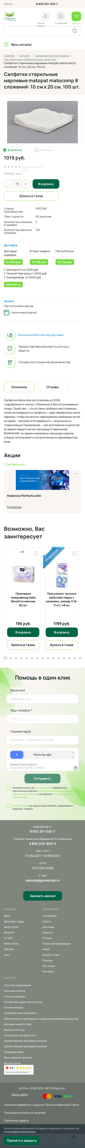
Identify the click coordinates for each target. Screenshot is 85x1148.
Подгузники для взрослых (20, 1035)
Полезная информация (56, 943)
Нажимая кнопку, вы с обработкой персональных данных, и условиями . (44, 792)
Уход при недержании (17, 985)
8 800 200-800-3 (42, 843)
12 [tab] (64, 658)
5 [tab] (27, 658)
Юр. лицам (48, 966)
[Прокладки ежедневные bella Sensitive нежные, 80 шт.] (23, 573)
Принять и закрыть (22, 1140)
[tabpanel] (23, 600)
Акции (46, 949)
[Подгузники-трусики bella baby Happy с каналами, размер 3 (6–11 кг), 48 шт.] (62, 574)
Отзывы (47, 938)
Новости (47, 932)
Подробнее (14, 507)
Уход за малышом (15, 996)
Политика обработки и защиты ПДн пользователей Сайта (41, 1105)
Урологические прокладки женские (25, 1041)
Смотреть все (15, 464)
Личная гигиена (13, 1007)
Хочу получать (20, 805)
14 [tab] (75, 658)
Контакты (48, 971)
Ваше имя (18, 690)
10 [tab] (53, 658)
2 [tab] (11, 658)
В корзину (46, 184)
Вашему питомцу (14, 1029)
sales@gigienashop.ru (43, 880)
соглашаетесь (43, 787)
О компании (49, 916)
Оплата (9, 301)
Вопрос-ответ (51, 955)
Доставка (10, 245)
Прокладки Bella (13, 1052)
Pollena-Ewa (11, 943)
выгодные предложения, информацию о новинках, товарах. (42, 807)
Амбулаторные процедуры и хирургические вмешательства (41, 1018)
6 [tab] (32, 658)
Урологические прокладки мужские (25, 1046)
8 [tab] (43, 658)
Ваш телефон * (21, 710)
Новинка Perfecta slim (24, 496)
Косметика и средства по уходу (23, 1002)
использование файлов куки (20, 1131)
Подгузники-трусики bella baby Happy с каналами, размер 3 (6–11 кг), (62, 599)
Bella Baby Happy (14, 921)
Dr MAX (8, 938)
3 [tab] (16, 658)
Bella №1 (9, 932)
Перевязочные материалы (20, 1013)
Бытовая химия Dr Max (17, 1024)
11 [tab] (59, 658)
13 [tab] (69, 658)
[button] (45, 16)
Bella (7, 916)
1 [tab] (5, 658)
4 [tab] (21, 658)
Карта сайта (19, 1094)
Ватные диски (12, 1063)
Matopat (9, 949)
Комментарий (21, 731)
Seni (6, 955)
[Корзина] (76, 16)
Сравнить (36, 552)
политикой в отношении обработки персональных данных (44, 792)
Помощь (47, 960)
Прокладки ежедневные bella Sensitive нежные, (23, 599)
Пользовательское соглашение (24, 1112)
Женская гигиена (14, 991)
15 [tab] (80, 658)
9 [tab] (48, 658)
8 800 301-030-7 (47, 4)
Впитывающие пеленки (18, 1057)
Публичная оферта (16, 1120)
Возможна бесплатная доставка (40, 335)
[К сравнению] (61, 16)
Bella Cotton (11, 927)
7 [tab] (37, 658)
